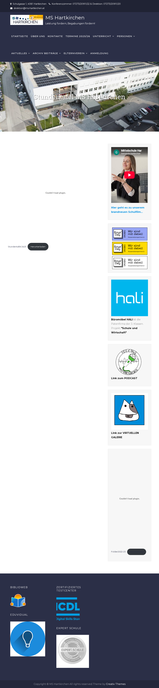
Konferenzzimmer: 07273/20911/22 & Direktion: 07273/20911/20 (86, 3)
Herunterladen (38, 247)
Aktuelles (19, 53)
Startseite (19, 36)
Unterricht (102, 36)
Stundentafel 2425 (17, 247)
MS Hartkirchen (64, 18)
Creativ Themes (115, 684)
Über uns (38, 36)
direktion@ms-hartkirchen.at (29, 8)
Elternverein (74, 53)
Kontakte (55, 36)
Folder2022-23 (118, 552)
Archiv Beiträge (45, 53)
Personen (124, 36)
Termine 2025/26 (78, 36)
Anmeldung (99, 53)
